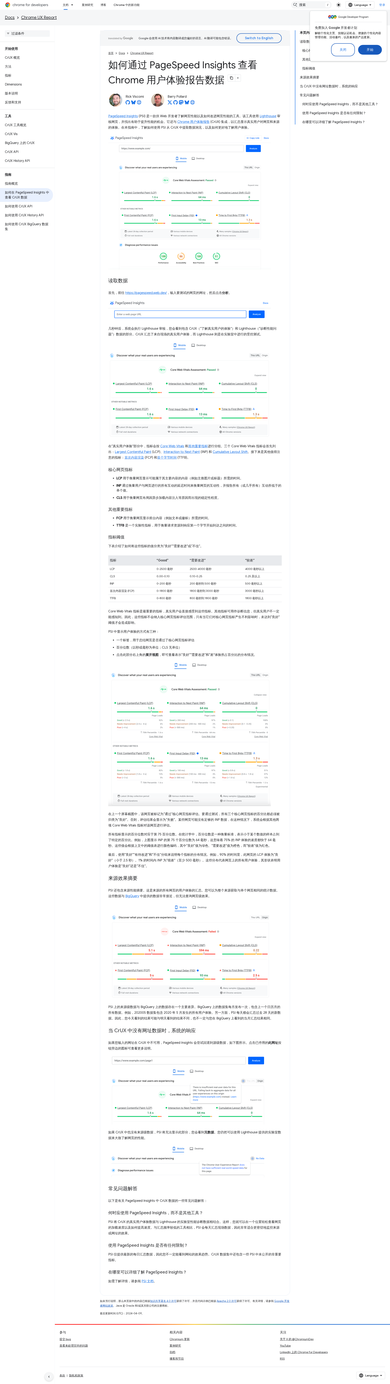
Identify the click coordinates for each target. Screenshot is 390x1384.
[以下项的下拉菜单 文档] (73, 4)
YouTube (285, 1345)
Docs (10, 17)
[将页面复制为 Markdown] (231, 78)
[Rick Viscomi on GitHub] (128, 103)
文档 (65, 5)
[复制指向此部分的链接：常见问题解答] (142, 1189)
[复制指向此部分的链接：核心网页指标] (137, 469)
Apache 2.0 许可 (227, 1301)
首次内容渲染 (134, 458)
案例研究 (87, 5)
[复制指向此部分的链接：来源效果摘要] (142, 878)
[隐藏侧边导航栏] (49, 1377)
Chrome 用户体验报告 (193, 122)
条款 (62, 1375)
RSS (282, 1358)
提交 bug (65, 1339)
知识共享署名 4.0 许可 (163, 1301)
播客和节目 (177, 1358)
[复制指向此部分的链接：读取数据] (132, 281)
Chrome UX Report (39, 17)
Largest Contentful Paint (133, 452)
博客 (103, 5)
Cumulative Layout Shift (230, 452)
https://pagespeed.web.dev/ (146, 293)
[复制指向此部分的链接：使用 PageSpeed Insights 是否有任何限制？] (192, 1245)
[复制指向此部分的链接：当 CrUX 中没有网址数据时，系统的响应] (200, 1031)
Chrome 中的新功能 (127, 5)
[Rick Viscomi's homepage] (139, 103)
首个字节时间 (167, 458)
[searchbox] (27, 33)
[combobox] (311, 5)
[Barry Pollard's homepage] (192, 103)
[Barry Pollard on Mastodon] (181, 103)
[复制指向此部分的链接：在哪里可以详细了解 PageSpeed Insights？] (191, 1272)
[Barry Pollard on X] (170, 103)
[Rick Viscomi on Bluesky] (133, 103)
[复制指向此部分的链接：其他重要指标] (137, 509)
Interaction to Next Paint (182, 452)
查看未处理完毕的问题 (74, 1345)
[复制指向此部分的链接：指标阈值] (129, 537)
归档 (172, 1352)
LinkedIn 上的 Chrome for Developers (304, 1352)
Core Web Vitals (172, 446)
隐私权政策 (76, 1375)
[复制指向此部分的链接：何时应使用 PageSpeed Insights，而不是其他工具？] (207, 1213)
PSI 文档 (148, 1281)
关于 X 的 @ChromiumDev (297, 1339)
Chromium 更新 (180, 1339)
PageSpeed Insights (123, 116)
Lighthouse (268, 116)
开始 (370, 50)
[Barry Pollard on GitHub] (175, 103)
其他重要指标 (198, 446)
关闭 (343, 50)
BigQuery (132, 896)
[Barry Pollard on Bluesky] (187, 103)
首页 (111, 53)
